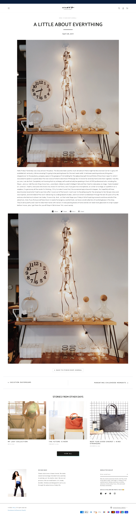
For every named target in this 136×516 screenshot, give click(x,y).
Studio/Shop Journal (69, 18)
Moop (14, 507)
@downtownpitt (81, 176)
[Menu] (9, 8)
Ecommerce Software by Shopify (17, 510)
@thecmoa (85, 192)
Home (60, 18)
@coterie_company (38, 176)
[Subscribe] (127, 474)
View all (68, 453)
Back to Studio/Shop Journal (69, 370)
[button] (119, 8)
